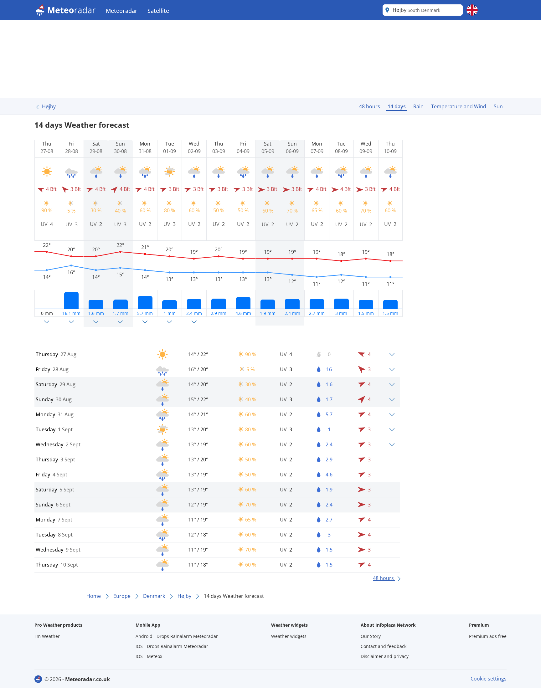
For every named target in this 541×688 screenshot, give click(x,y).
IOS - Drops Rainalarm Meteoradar (172, 646)
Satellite (158, 10)
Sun (498, 106)
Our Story (371, 636)
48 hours (369, 106)
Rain (418, 106)
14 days (397, 106)
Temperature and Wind (458, 106)
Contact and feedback (383, 646)
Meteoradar (121, 10)
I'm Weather (47, 636)
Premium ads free (488, 636)
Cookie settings (489, 678)
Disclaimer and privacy (385, 656)
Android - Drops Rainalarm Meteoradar (177, 636)
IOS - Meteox (149, 656)
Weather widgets (289, 636)
